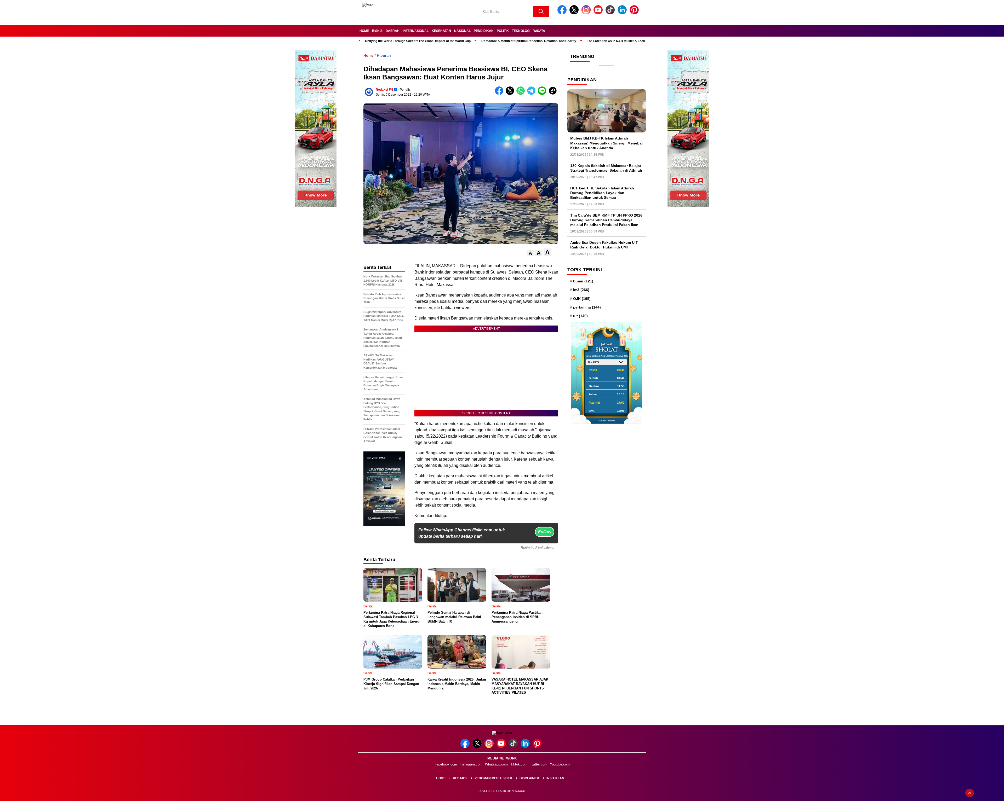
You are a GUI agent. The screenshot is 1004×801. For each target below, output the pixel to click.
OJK (582, 299)
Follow (544, 532)
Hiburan (384, 55)
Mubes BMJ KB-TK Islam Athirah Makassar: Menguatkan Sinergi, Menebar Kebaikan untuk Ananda (606, 143)
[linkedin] (623, 13)
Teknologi (521, 31)
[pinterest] (635, 13)
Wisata (539, 31)
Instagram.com (471, 764)
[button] (530, 253)
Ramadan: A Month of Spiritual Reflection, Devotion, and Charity (528, 41)
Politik (503, 31)
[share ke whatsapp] (521, 94)
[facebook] (562, 13)
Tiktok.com (518, 764)
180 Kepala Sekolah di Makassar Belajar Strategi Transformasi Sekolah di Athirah (606, 168)
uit (580, 316)
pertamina (587, 307)
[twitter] (574, 13)
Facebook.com (446, 764)
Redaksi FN (384, 89)
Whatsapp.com (496, 764)
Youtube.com (560, 764)
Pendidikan (484, 31)
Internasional (416, 31)
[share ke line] (543, 94)
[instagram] (586, 13)
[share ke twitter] (511, 94)
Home (364, 31)
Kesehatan (441, 31)
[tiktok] (611, 13)
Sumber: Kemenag (606, 421)
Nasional (462, 31)
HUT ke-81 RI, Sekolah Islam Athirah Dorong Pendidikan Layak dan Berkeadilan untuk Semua (602, 193)
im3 (581, 290)
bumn (583, 281)
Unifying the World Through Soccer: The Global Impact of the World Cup (418, 41)
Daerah (393, 31)
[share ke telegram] (532, 94)
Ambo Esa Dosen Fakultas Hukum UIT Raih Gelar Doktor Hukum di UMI (604, 244)
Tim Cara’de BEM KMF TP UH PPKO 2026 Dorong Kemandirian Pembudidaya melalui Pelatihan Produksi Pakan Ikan (606, 220)
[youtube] (599, 13)
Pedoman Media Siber (493, 778)
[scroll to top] (969, 793)
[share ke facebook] (500, 94)
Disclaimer (529, 778)
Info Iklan (555, 778)
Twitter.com (538, 764)
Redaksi (460, 778)
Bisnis (377, 31)
